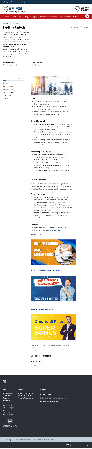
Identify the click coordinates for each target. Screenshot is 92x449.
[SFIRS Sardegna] (4, 2)
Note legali (8, 440)
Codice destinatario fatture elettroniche (53, 398)
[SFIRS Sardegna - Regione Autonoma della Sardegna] (11, 382)
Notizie (75, 17)
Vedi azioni (85, 27)
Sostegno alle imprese (30, 17)
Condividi (75, 27)
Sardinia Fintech (66, 17)
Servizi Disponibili (8, 86)
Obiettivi (5, 83)
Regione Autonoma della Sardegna (16, 2)
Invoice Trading (36, 234)
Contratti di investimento (49, 17)
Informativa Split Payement (49, 401)
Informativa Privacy (23, 440)
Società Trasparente (47, 394)
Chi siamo (7, 17)
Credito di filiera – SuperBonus (42, 309)
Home (5, 23)
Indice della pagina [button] (9, 78)
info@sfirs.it (27, 395)
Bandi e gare (16, 17)
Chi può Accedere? (8, 92)
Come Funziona (7, 95)
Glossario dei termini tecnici (44, 440)
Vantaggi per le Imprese (10, 89)
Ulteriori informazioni (9, 102)
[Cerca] (87, 16)
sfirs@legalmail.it (27, 398)
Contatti (5, 99)
